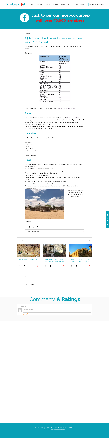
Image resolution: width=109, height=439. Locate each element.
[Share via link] (37, 227)
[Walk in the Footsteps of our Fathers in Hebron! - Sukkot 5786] (80, 250)
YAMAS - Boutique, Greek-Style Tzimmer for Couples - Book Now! (54, 260)
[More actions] (83, 34)
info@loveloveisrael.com (58, 429)
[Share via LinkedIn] (33, 227)
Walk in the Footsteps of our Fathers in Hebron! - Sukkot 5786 (80, 260)
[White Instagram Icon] (107, 221)
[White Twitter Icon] (107, 218)
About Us (49, 427)
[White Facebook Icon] (107, 215)
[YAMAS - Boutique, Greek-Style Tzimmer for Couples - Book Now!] (54, 250)
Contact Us (71, 427)
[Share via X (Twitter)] (29, 227)
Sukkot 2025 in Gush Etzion (28, 259)
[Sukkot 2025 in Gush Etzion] (28, 250)
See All (90, 240)
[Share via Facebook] (25, 227)
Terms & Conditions (60, 427)
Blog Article (28, 221)
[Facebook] (107, 224)
